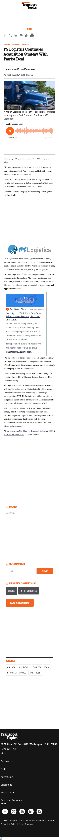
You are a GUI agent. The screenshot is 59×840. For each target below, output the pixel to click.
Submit (45, 571)
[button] (26, 35)
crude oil (24, 667)
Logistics (25, 44)
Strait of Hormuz (16, 672)
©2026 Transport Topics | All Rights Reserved (23, 820)
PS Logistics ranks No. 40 (14, 431)
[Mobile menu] (3, 4)
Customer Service (10, 800)
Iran (46, 667)
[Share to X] (10, 35)
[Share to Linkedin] (16, 35)
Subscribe (11, 591)
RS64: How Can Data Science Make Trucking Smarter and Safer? (23, 316)
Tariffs (37, 667)
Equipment (16, 44)
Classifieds (7, 784)
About (4, 753)
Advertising (7, 777)
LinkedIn (31, 811)
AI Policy (12, 824)
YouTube (22, 811)
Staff (3, 769)
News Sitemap (26, 824)
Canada (11, 667)
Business (7, 44)
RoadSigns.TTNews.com (19, 351)
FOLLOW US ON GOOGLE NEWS (19, 602)
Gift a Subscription (30, 591)
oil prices (35, 672)
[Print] (32, 35)
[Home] (29, 5)
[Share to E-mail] (21, 35)
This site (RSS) (39, 811)
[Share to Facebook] (5, 35)
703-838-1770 (9, 748)
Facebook (5, 811)
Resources (7, 792)
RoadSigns (11, 313)
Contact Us (7, 761)
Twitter (13, 811)
